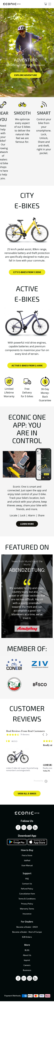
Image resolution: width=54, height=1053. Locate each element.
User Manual (27, 865)
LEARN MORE (27, 523)
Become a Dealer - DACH (27, 927)
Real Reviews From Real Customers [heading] (25, 731)
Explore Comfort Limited (26, 76)
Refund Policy (27, 888)
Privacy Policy (27, 903)
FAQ (27, 878)
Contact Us (27, 883)
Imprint (27, 960)
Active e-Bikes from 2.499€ (27, 365)
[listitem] (27, 757)
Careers (27, 965)
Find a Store (27, 855)
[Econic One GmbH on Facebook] (18, 828)
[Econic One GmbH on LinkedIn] (35, 828)
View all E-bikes (27, 793)
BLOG (27, 950)
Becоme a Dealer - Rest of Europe (27, 932)
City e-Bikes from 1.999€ (27, 272)
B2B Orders (27, 937)
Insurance (27, 913)
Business (27, 970)
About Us (27, 955)
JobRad (27, 860)
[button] (43, 734)
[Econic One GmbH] (20, 4)
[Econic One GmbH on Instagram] (29, 828)
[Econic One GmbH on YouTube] (23, 828)
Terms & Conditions (27, 898)
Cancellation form (27, 893)
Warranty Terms (27, 908)
